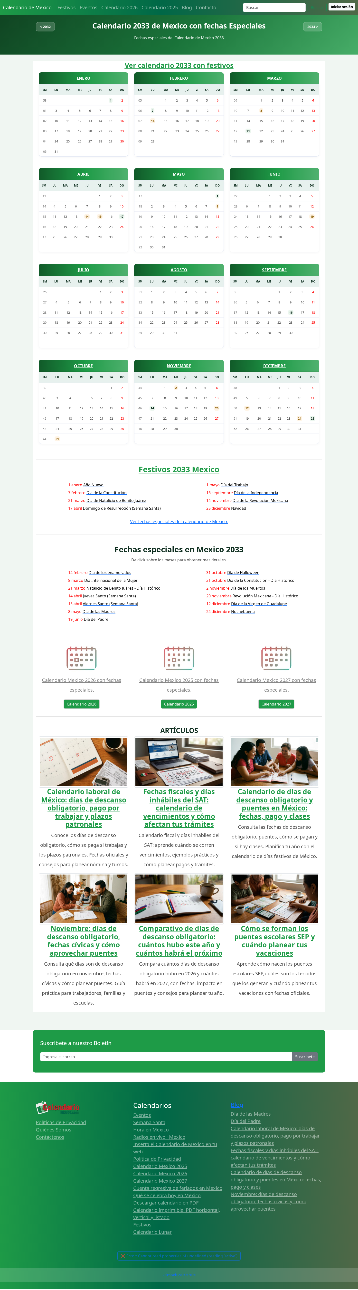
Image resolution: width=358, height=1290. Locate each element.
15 (100, 216)
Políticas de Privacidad (61, 1122)
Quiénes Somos (53, 1129)
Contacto (206, 7)
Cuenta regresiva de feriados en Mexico (177, 1188)
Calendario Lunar (152, 1232)
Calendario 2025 (159, 7)
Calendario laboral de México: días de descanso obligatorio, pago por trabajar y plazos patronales (83, 808)
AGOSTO (179, 270)
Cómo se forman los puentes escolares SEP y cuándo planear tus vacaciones (274, 941)
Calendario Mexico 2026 (160, 1173)
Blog (187, 7)
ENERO (84, 78)
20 (216, 408)
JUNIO (274, 174)
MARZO (274, 78)
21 (248, 131)
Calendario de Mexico (27, 7)
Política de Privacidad (157, 1159)
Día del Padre (246, 1121)
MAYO (179, 174)
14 (152, 121)
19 (312, 216)
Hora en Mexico (151, 1129)
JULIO (83, 270)
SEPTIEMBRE (274, 270)
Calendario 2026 (119, 7)
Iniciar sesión (342, 6)
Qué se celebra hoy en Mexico (167, 1195)
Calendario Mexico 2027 (160, 1180)
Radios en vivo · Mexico (159, 1137)
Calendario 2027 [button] (276, 704)
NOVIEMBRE (179, 365)
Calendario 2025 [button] (179, 704)
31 (57, 439)
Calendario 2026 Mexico (179, 1275)
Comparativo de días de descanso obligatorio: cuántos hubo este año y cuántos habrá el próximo (179, 941)
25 (312, 418)
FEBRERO (179, 78)
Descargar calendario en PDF (165, 1202)
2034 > (312, 26)
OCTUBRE (83, 365)
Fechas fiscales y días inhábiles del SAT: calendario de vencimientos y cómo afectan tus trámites (179, 808)
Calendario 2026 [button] (81, 704)
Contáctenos (50, 1137)
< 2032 (45, 26)
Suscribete (305, 1056)
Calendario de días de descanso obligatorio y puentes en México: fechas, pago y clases (274, 804)
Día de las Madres (251, 1114)
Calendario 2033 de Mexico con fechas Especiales (179, 26)
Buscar (317, 7)
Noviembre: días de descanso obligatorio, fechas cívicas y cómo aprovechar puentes (83, 941)
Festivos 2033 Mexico (179, 469)
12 (247, 408)
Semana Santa (149, 1122)
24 (299, 418)
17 (121, 216)
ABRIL (83, 174)
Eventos (88, 7)
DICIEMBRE (274, 365)
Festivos (66, 7)
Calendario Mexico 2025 (160, 1166)
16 (290, 312)
